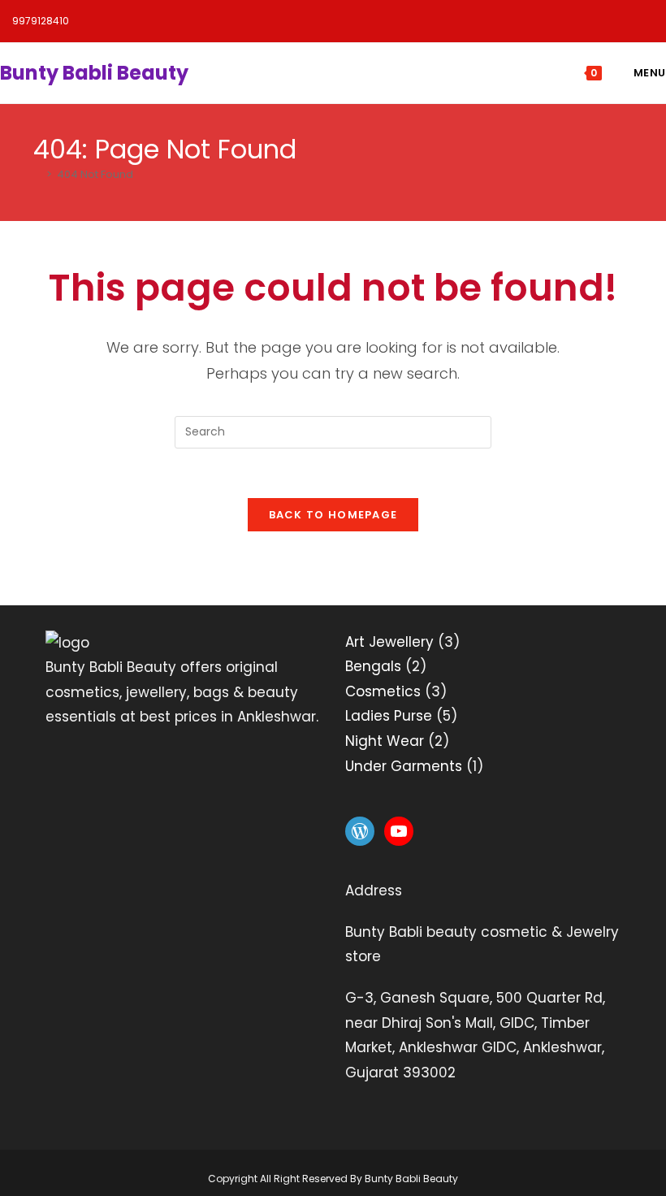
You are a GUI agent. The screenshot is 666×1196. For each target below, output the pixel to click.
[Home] (37, 174)
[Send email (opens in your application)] (637, 24)
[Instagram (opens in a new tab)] (558, 24)
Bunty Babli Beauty (94, 72)
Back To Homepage (333, 514)
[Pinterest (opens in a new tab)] (517, 24)
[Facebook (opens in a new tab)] (475, 24)
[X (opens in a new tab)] (434, 24)
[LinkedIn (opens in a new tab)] (600, 24)
